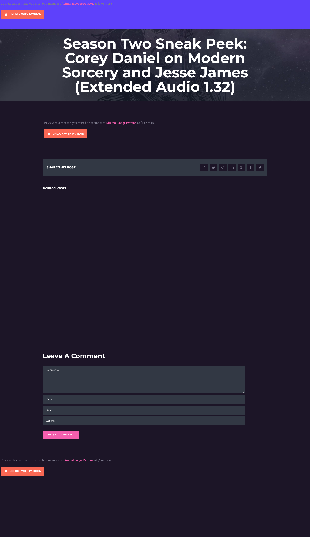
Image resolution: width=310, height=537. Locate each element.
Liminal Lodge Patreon (78, 3)
